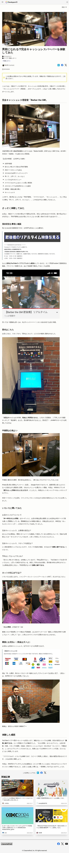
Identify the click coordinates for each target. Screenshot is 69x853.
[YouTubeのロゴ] (66, 844)
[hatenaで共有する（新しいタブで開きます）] (59, 65)
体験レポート (7, 61)
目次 (63, 7)
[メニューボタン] (2, 2)
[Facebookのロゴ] (58, 844)
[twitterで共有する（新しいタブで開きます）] (66, 65)
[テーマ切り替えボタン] (67, 2)
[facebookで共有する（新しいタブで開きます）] (62, 65)
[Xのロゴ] (62, 844)
